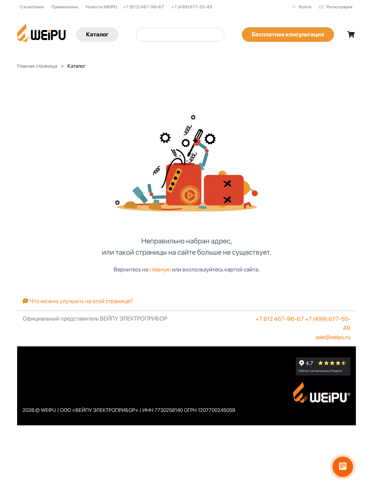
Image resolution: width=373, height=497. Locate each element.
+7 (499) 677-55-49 (191, 6)
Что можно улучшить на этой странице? (80, 301)
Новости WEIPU (101, 6)
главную (160, 269)
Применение (64, 6)
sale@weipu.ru (332, 337)
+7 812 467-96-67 (279, 318)
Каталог (97, 34)
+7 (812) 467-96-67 (143, 6)
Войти (304, 6)
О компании (32, 6)
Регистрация (339, 6)
